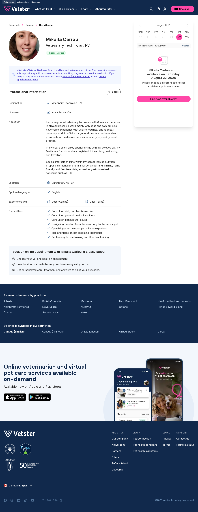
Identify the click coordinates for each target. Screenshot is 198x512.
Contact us (182, 438)
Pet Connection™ (143, 438)
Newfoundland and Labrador (175, 301)
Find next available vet (163, 99)
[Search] (151, 9)
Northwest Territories (16, 306)
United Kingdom (90, 331)
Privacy (167, 438)
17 (140, 37)
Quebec (8, 312)
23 (187, 37)
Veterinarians (23, 2)
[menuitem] (45, 9)
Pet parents (9, 2)
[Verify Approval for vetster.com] (25, 449)
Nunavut (86, 306)
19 (156, 37)
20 (163, 37)
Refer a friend (120, 463)
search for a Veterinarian (76, 76)
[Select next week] (187, 25)
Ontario (123, 306)
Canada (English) (14, 331)
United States (127, 331)
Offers (115, 457)
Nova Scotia (49, 306)
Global (161, 331)
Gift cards (117, 469)
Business (36, 2)
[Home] (17, 9)
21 (171, 37)
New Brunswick (128, 301)
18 (148, 37)
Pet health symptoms (145, 451)
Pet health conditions (145, 444)
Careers (116, 451)
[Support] (158, 9)
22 (179, 37)
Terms (166, 444)
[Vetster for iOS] (15, 397)
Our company (120, 438)
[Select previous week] (140, 25)
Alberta (8, 301)
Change (185, 46)
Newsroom (118, 444)
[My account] (165, 9)
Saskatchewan (50, 312)
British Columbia (51, 301)
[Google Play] (39, 397)
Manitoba (86, 301)
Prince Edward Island (170, 306)
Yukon (84, 312)
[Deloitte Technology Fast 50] (29, 465)
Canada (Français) (53, 331)
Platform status (185, 444)
